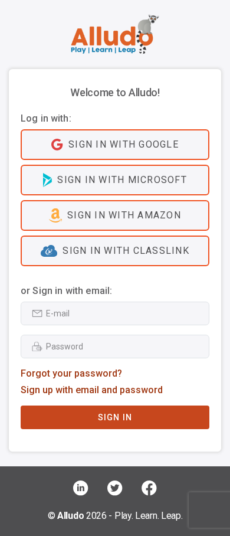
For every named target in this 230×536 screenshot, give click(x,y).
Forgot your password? (71, 373)
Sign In (115, 417)
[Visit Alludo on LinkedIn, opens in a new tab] (80, 488)
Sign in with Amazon (124, 215)
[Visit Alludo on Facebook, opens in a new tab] (149, 488)
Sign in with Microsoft (122, 179)
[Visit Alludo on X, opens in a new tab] (115, 488)
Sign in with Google (123, 144)
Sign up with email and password (92, 390)
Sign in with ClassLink (126, 250)
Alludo (70, 515)
